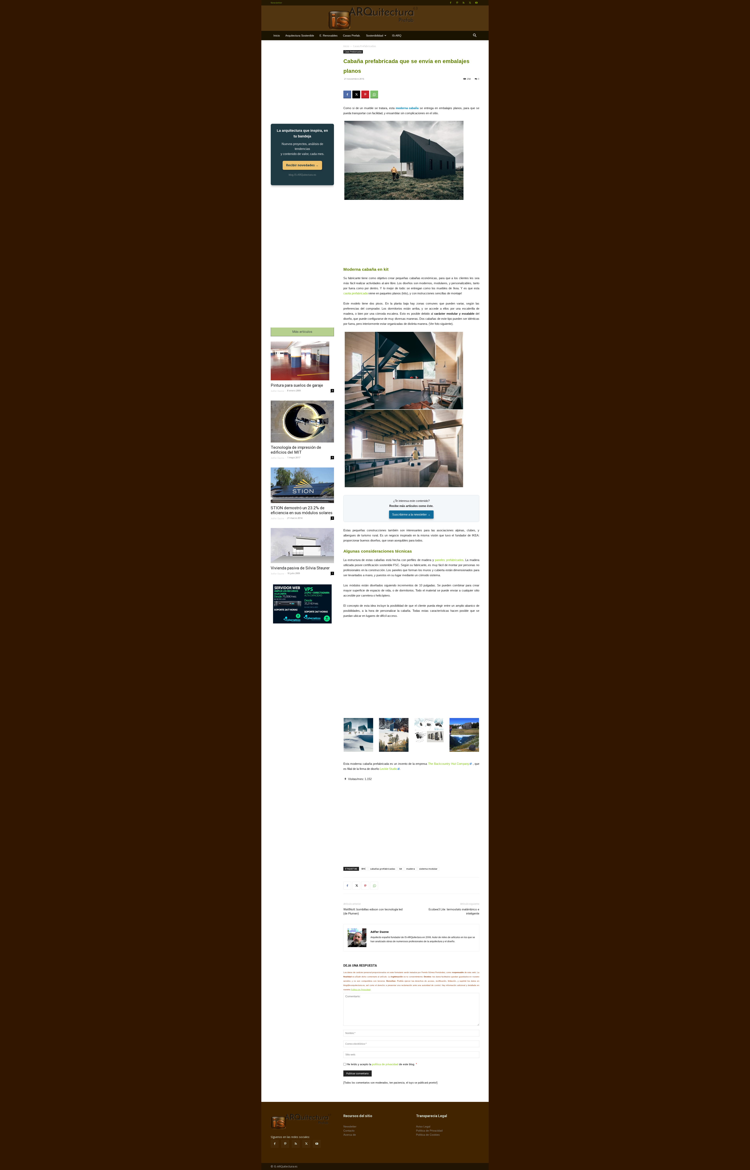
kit (400, 868)
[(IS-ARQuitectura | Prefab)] (375, 18)
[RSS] (463, 2)
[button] (474, 36)
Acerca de (349, 1134)
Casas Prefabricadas (353, 51)
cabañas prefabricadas (382, 868)
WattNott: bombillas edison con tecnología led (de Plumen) (373, 911)
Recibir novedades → (302, 165)
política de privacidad (385, 1064)
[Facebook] (451, 2)
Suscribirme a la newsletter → (411, 514)
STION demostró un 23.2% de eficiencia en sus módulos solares (301, 510)
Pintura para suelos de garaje (297, 385)
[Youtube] (476, 2)
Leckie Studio (388, 768)
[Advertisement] (411, 234)
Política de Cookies (428, 1134)
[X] (470, 2)
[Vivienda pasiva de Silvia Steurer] (302, 545)
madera (410, 868)
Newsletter (276, 2)
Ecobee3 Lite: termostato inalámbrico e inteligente (454, 911)
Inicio (276, 35)
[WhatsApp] (374, 94)
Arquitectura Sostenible (299, 35)
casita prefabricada (355, 293)
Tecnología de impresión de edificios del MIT (296, 450)
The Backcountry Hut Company (448, 763)
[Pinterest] (457, 2)
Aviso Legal (423, 1126)
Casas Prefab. (352, 35)
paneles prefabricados (449, 560)
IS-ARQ (396, 35)
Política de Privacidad (360, 989)
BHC (364, 868)
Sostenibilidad (374, 35)
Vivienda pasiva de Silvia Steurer (300, 568)
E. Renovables (329, 35)
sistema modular (428, 868)
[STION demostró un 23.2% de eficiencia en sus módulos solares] (302, 485)
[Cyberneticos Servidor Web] (302, 603)
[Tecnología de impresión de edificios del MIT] (302, 422)
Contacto (348, 1130)
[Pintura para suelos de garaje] (302, 360)
